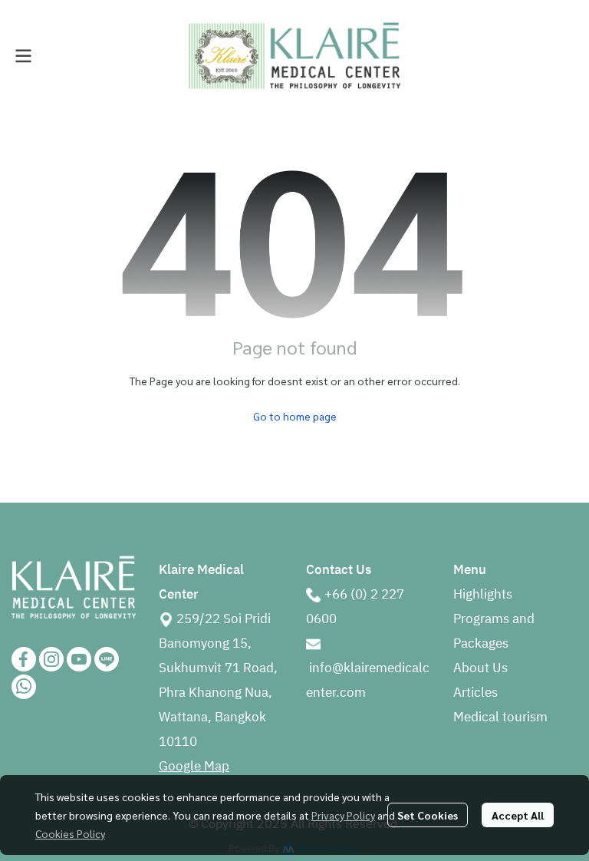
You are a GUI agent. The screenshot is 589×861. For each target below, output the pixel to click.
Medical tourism (500, 717)
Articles (475, 693)
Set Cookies (427, 815)
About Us (480, 668)
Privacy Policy (343, 815)
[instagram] (51, 659)
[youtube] (79, 659)
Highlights (482, 594)
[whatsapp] (24, 687)
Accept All (518, 815)
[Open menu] (23, 56)
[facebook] (24, 659)
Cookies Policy (70, 833)
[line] (106, 659)
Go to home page (295, 416)
